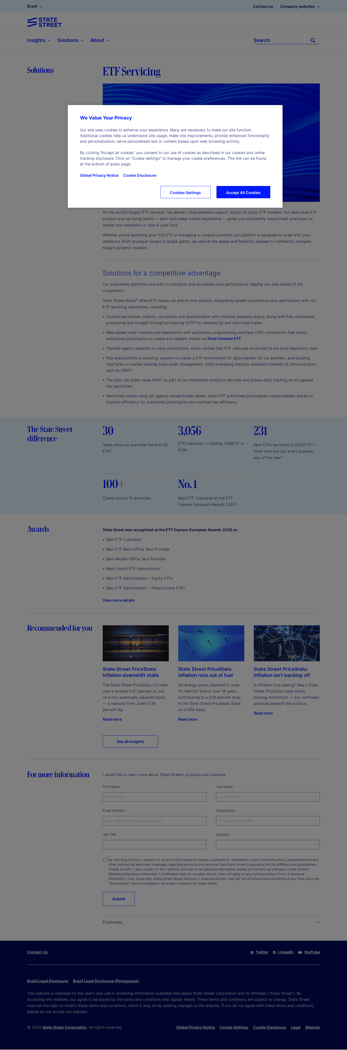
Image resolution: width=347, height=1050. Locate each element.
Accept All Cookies (243, 192)
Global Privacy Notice (99, 175)
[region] (175, 156)
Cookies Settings (185, 192)
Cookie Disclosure (139, 175)
